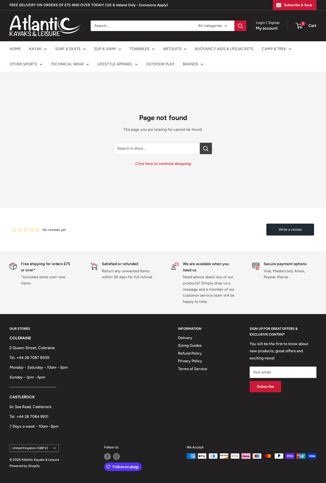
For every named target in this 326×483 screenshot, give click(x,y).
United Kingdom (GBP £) (30, 448)
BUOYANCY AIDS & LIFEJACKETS (224, 49)
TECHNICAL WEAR (67, 64)
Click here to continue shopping (163, 163)
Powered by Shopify (25, 466)
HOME (15, 49)
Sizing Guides (189, 345)
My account (267, 28)
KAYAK (35, 49)
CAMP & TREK (274, 49)
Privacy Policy (190, 361)
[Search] (240, 26)
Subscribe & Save (298, 5)
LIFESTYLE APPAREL (114, 64)
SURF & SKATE (68, 49)
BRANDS (190, 64)
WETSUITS (172, 49)
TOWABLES (139, 49)
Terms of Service (192, 369)
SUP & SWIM (105, 49)
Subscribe (265, 386)
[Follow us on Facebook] (107, 456)
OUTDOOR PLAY (160, 64)
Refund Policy (190, 353)
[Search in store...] (206, 148)
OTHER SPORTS (23, 64)
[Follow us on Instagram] (116, 456)
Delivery (185, 338)
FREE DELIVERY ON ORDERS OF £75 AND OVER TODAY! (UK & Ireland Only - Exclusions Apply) (89, 5)
